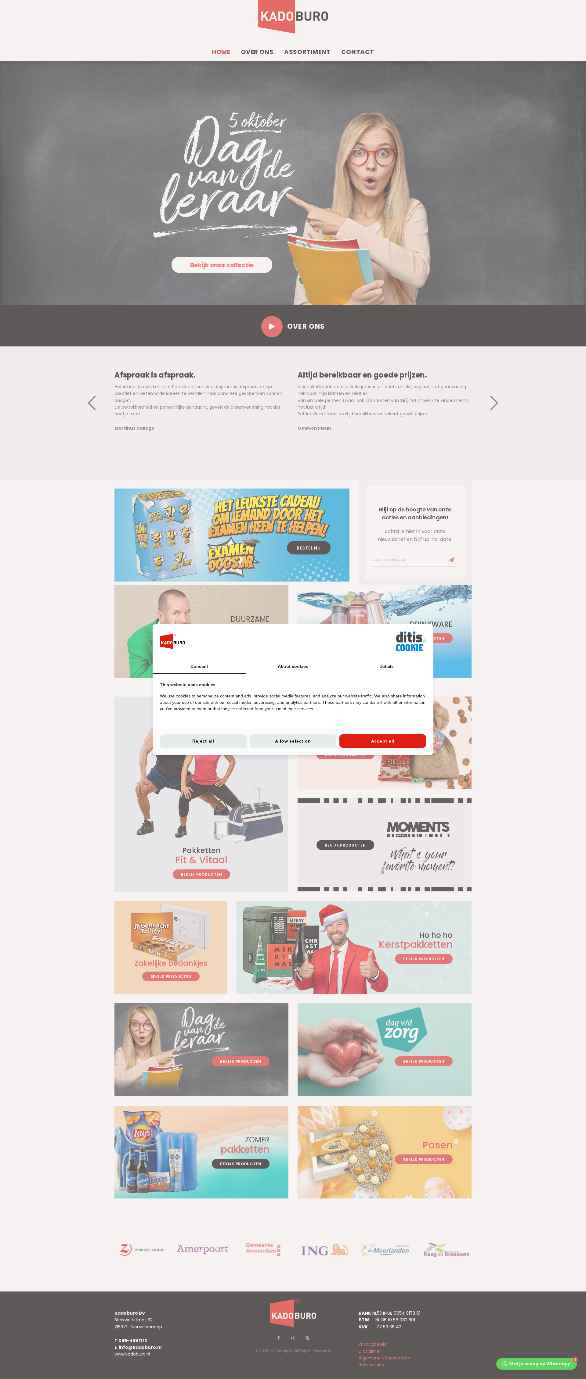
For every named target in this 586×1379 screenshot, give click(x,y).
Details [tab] (386, 666)
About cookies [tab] (293, 666)
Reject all (203, 741)
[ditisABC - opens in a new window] (411, 641)
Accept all (382, 741)
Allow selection (293, 741)
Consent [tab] (199, 666)
